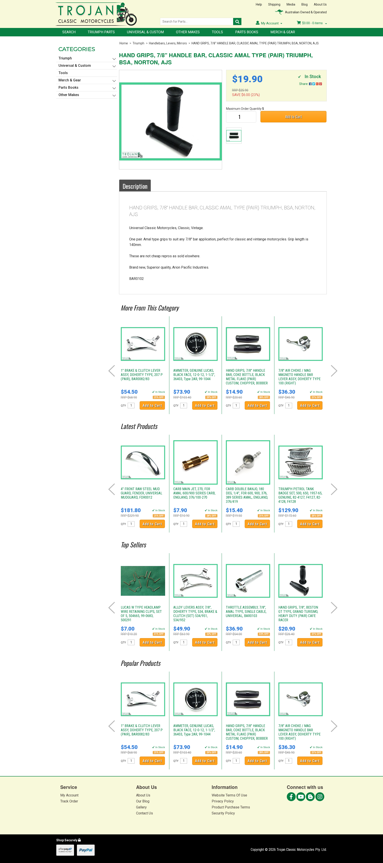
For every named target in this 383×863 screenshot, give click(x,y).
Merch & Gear (282, 32)
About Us (320, 4)
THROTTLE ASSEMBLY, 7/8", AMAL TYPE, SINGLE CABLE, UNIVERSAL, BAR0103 (246, 611)
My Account (69, 795)
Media (291, 4)
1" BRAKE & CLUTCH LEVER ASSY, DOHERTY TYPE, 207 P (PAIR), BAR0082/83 (142, 374)
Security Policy (223, 813)
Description (135, 186)
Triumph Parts (101, 32)
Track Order (69, 801)
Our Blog (142, 801)
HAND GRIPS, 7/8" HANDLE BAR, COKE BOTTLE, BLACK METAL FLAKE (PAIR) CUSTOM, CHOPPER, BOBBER (247, 376)
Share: (304, 84)
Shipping (274, 4)
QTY (123, 405)
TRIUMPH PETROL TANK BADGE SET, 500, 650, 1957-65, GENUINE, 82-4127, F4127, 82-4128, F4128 (300, 495)
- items (312, 23)
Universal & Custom (145, 32)
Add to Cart (293, 116)
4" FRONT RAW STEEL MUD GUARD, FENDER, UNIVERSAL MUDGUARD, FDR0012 (141, 493)
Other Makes (188, 32)
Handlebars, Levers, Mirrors (168, 43)
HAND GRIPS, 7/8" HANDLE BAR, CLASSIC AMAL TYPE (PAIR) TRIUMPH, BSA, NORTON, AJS (255, 43)
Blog (304, 4)
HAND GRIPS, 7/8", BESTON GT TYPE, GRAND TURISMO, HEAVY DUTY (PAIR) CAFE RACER (298, 613)
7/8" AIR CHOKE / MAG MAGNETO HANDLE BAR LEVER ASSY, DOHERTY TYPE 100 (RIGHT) (299, 376)
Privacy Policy (223, 801)
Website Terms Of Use (229, 795)
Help (259, 4)
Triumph (138, 43)
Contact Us (144, 813)
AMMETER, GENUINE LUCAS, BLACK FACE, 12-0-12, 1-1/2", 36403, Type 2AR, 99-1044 (194, 374)
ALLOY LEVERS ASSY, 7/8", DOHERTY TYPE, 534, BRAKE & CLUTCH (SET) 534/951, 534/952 (195, 613)
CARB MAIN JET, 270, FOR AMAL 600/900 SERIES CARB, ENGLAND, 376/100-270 (194, 493)
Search (69, 32)
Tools (217, 32)
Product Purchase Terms (231, 807)
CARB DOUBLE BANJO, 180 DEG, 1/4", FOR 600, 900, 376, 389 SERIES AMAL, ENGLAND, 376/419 (247, 495)
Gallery (141, 807)
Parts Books (246, 32)
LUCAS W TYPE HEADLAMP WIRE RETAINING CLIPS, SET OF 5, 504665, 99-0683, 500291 (141, 613)
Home (123, 43)
